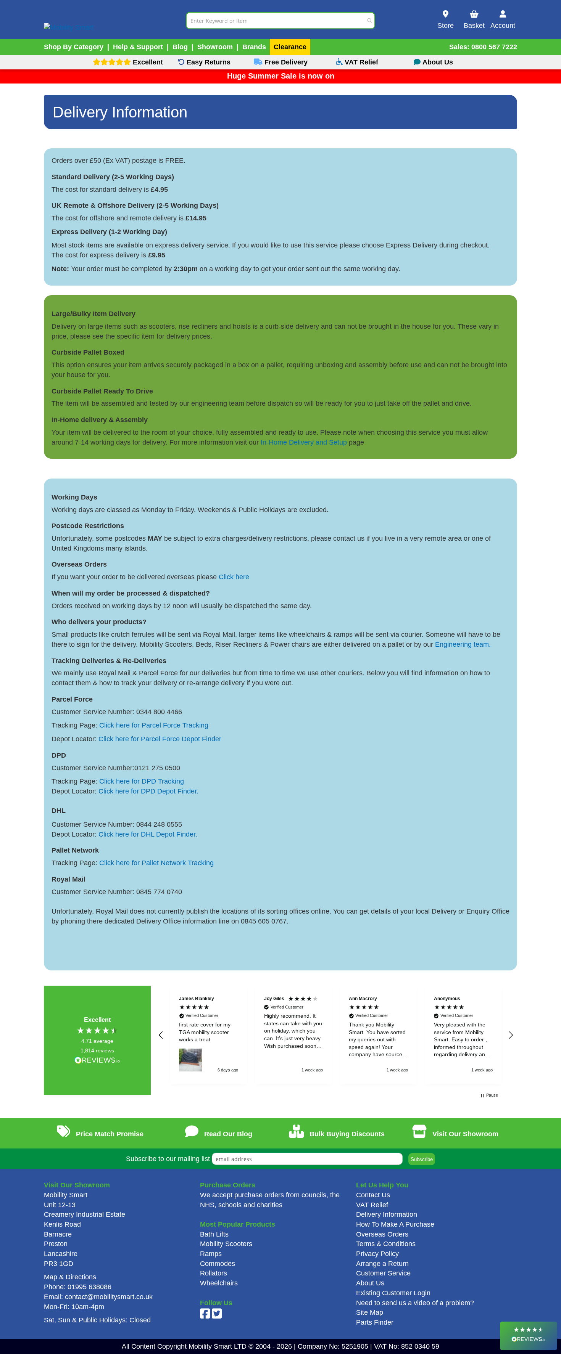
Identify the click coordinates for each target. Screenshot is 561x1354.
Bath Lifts (214, 1234)
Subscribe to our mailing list (168, 1159)
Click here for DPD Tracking (141, 781)
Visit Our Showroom (464, 1134)
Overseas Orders (382, 1234)
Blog (180, 47)
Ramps (211, 1254)
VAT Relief (372, 1205)
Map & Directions (70, 1277)
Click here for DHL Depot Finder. (147, 834)
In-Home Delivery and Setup (304, 442)
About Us (370, 1283)
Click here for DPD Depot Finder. (148, 791)
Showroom (215, 47)
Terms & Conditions (386, 1244)
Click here (234, 577)
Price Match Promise (108, 1134)
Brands (254, 47)
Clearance (290, 47)
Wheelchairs (219, 1283)
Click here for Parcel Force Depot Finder (160, 739)
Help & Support (138, 47)
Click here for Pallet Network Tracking (156, 863)
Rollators (213, 1273)
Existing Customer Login (393, 1293)
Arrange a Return (382, 1263)
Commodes (217, 1263)
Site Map (369, 1312)
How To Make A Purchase (395, 1224)
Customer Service (383, 1273)
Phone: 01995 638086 (77, 1287)
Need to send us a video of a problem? (415, 1303)
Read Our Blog (227, 1134)
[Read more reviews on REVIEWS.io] (97, 1061)
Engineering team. (463, 644)
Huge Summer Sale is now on (280, 76)
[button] (161, 1035)
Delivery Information (386, 1214)
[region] (336, 1035)
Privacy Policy (377, 1254)
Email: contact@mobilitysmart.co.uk (98, 1297)
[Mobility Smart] (115, 20)
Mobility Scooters (226, 1244)
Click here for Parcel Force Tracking (153, 725)
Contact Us (373, 1195)
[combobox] (280, 20)
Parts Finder (374, 1322)
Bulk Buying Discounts (346, 1134)
